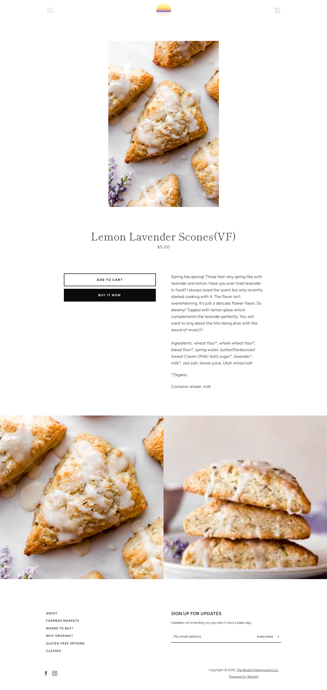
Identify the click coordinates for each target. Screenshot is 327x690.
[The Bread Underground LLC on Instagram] (54, 673)
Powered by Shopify (244, 676)
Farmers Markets (62, 621)
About (51, 613)
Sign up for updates (196, 613)
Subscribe (265, 636)
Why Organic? (59, 636)
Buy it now (109, 295)
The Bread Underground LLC (257, 670)
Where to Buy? (59, 628)
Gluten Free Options (65, 643)
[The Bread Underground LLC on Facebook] (46, 673)
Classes (53, 651)
